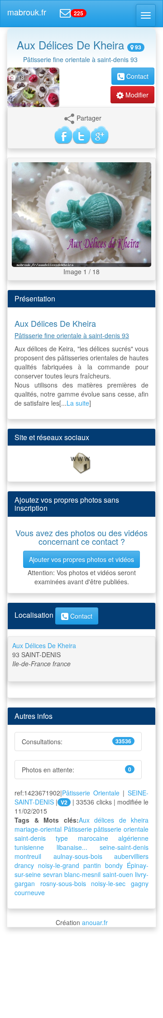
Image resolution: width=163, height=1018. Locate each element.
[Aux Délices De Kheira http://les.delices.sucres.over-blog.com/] (81, 462)
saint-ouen (118, 874)
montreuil (27, 856)
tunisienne (29, 847)
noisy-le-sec (108, 883)
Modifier (136, 94)
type (62, 838)
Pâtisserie (78, 829)
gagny (140, 883)
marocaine (93, 838)
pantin (92, 865)
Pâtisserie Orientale (91, 792)
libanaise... (72, 847)
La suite (78, 402)
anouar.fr (95, 922)
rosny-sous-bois (63, 883)
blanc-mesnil (82, 874)
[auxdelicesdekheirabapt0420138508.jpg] (81, 213)
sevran (52, 874)
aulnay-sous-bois (77, 856)
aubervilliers (131, 856)
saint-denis (30, 838)
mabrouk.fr (26, 12)
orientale (136, 829)
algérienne (133, 838)
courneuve (29, 892)
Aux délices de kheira (114, 819)
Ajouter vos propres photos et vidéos (81, 559)
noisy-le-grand (58, 865)
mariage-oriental (38, 829)
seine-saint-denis (124, 847)
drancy (24, 865)
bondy (114, 865)
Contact (137, 76)
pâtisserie (107, 829)
